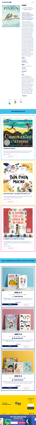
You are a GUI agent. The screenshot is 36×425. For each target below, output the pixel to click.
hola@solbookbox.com (6, 404)
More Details (10, 156)
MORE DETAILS (24, 95)
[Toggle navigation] (32, 2)
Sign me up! (21, 422)
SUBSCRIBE (10, 304)
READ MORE (18, 302)
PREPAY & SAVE (26, 304)
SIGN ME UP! (30, 408)
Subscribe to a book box (28, 9)
